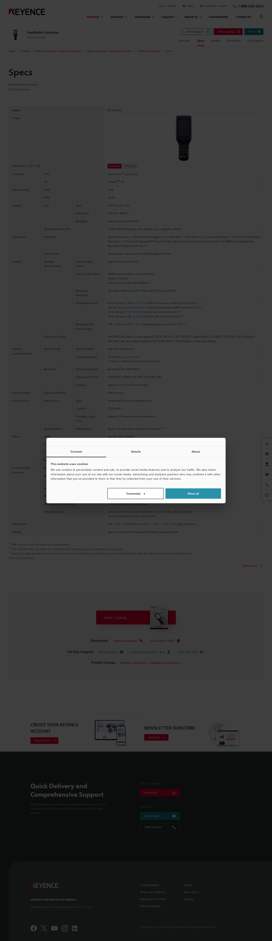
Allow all (193, 493)
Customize (133, 493)
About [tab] (196, 451)
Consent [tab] (76, 451)
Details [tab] (136, 451)
